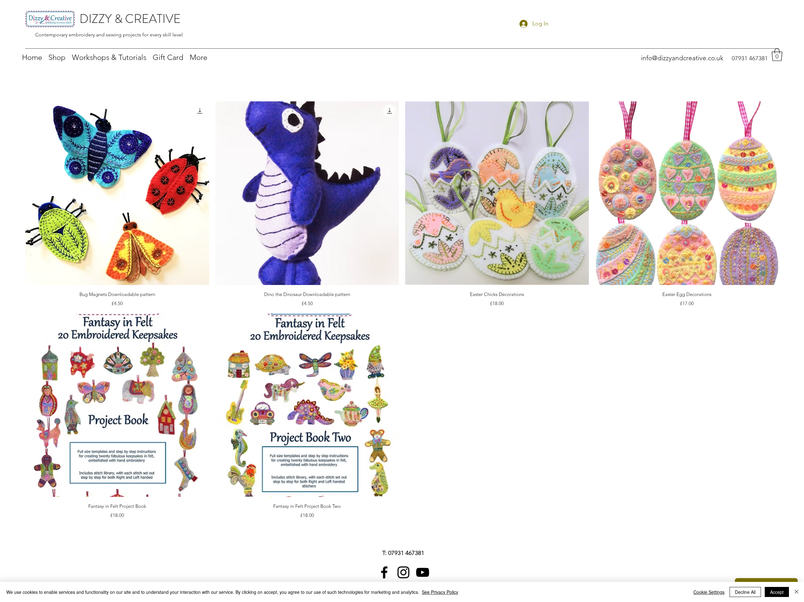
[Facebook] (384, 572)
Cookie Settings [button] (709, 592)
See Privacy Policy (440, 592)
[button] (777, 54)
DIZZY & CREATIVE (130, 19)
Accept (777, 592)
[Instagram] (403, 572)
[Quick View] (117, 193)
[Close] (796, 592)
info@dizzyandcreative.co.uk (682, 58)
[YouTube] (423, 572)
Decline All (745, 592)
